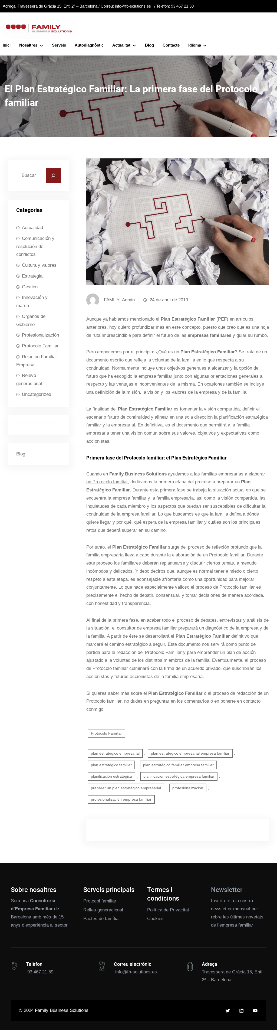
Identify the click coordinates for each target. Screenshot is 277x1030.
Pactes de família (100, 918)
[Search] (53, 175)
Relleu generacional (103, 909)
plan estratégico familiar (111, 765)
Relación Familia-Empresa (36, 360)
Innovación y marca (32, 301)
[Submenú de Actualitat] (134, 45)
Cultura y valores (39, 265)
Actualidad (32, 227)
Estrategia (32, 276)
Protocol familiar (99, 901)
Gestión (30, 286)
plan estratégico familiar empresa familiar (178, 765)
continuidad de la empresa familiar (120, 514)
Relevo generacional (29, 379)
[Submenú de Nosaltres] (41, 45)
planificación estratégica (111, 776)
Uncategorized (36, 394)
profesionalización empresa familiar (121, 799)
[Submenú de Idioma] (205, 45)
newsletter (221, 908)
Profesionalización (40, 335)
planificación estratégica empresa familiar (178, 776)
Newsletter (226, 890)
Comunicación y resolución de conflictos (35, 246)
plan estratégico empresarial (115, 753)
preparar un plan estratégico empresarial (126, 788)
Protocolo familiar (103, 701)
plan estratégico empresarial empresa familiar (190, 753)
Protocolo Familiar (40, 345)
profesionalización (187, 788)
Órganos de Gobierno (30, 320)
